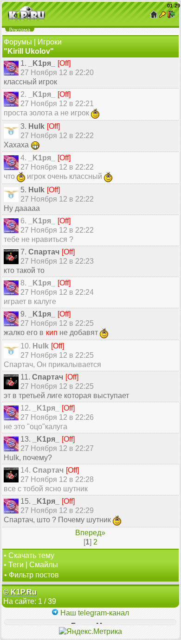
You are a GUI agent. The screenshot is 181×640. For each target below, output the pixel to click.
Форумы (18, 42)
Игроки (50, 42)
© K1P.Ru (20, 592)
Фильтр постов (34, 575)
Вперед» (90, 533)
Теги (16, 565)
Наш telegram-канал (93, 613)
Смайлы (43, 565)
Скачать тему (31, 555)
